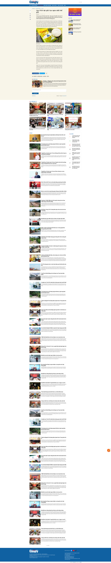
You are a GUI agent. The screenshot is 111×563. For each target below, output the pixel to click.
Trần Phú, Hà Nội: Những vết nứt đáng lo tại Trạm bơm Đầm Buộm (52, 274)
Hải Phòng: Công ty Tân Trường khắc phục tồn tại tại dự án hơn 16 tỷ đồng (53, 210)
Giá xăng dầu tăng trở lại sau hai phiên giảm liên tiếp (72, 115)
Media (65, 5)
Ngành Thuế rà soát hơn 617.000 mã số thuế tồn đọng (55, 129)
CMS (74, 562)
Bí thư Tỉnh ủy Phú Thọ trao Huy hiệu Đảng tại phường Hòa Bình (53, 182)
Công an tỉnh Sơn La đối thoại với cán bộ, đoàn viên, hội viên (53, 400)
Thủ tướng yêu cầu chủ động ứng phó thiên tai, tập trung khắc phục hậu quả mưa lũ (53, 144)
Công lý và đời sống (60, 5)
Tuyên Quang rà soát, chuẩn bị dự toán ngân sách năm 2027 (75, 141)
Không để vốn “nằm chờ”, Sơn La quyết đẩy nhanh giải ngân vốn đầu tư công (37, 115)
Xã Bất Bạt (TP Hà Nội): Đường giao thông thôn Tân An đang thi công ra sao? (53, 237)
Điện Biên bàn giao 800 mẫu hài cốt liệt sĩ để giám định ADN (53, 218)
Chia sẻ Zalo (42, 73)
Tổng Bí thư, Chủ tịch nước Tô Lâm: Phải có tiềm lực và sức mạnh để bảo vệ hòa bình (52, 172)
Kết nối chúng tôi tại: (67, 550)
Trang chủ (33, 8)
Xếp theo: (58, 95)
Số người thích (64, 95)
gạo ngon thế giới (40, 76)
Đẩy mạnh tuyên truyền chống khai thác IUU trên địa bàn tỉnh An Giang (53, 319)
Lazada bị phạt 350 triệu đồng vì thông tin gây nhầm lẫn (76, 136)
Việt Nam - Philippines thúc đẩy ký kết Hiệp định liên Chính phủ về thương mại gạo (54, 81)
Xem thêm (48, 545)
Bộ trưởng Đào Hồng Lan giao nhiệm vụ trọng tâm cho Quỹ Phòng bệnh (52, 365)
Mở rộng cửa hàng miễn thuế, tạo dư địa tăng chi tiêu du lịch (37, 129)
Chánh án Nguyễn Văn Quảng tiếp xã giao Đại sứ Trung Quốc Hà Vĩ (53, 301)
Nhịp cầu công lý (54, 5)
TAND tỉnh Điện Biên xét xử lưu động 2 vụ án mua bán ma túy (53, 337)
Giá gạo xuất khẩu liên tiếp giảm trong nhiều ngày (77, 20)
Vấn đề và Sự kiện (40, 5)
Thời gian (60, 95)
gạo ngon (44, 76)
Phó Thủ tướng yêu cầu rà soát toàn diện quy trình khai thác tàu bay (53, 265)
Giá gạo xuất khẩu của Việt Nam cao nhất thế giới (77, 28)
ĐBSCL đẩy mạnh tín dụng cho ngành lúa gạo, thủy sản (77, 24)
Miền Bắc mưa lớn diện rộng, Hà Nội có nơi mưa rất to (51, 355)
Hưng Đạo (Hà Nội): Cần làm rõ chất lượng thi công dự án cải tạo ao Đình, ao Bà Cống (53, 246)
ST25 (48, 76)
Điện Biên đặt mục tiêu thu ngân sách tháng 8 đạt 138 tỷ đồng (76, 167)
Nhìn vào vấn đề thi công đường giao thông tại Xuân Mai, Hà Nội (53, 191)
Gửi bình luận (35, 93)
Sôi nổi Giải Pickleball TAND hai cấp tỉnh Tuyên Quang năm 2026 (53, 328)
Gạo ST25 (35, 76)
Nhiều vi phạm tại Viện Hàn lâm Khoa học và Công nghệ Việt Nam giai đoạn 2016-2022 (53, 228)
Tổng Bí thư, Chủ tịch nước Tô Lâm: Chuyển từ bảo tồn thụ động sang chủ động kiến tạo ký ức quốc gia (53, 163)
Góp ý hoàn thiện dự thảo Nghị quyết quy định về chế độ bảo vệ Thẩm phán (53, 310)
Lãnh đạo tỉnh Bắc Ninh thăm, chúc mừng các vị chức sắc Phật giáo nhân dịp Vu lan (53, 256)
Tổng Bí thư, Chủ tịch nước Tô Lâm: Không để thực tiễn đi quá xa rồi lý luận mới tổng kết (53, 154)
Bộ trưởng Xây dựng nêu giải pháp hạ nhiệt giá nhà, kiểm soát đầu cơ (53, 135)
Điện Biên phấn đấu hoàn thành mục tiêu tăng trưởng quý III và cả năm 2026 (72, 129)
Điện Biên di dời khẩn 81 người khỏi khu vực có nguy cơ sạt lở (53, 382)
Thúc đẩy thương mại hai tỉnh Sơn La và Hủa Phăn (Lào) (55, 115)
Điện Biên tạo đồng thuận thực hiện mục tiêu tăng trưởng (52, 373)
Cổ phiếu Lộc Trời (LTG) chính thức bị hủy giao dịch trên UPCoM (53, 282)
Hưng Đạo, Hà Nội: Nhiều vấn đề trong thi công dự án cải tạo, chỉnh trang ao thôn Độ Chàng (53, 201)
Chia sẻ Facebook (36, 73)
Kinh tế (42, 8)
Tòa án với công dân (34, 5)
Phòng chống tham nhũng (47, 5)
